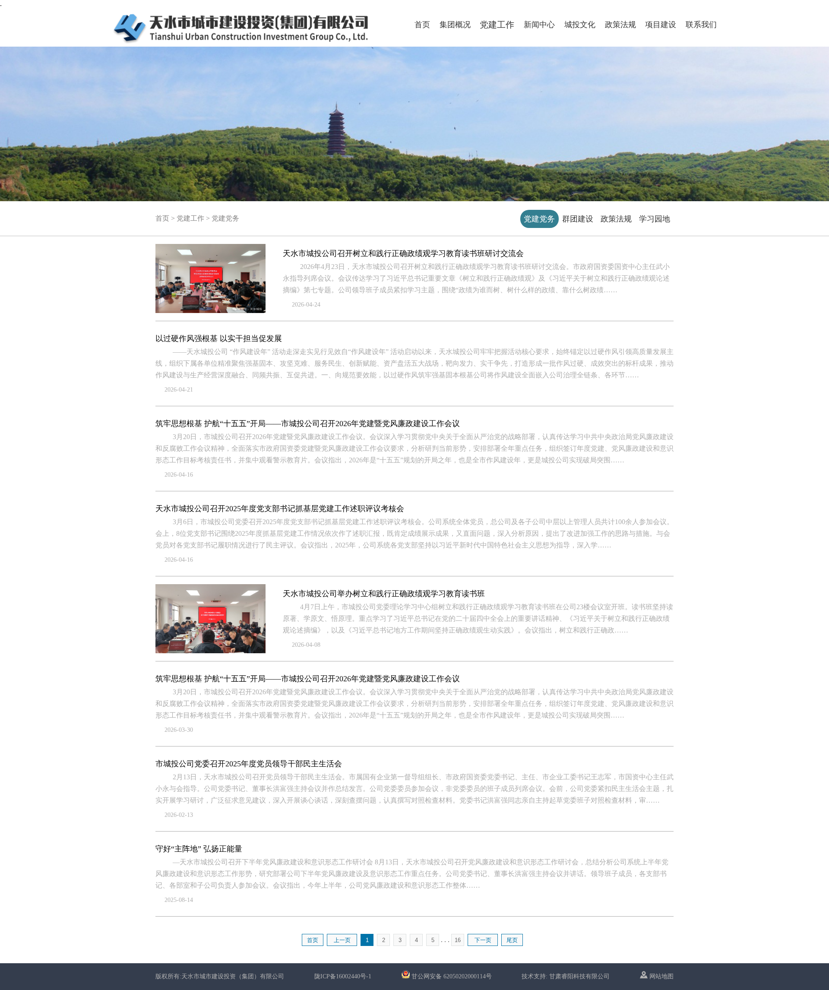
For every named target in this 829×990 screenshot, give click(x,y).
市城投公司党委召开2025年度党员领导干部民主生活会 (248, 763)
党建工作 (497, 24)
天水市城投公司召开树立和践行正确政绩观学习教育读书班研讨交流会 (403, 253)
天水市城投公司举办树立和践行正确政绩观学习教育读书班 (384, 593)
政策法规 (620, 24)
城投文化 (579, 24)
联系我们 (701, 24)
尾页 (512, 940)
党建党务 (539, 219)
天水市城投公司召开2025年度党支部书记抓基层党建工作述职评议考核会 (279, 508)
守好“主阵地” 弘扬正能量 (198, 849)
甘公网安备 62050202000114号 (451, 976)
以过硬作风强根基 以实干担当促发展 (218, 338)
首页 (422, 24)
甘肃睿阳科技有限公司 (579, 976)
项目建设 (660, 24)
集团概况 (455, 24)
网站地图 (661, 976)
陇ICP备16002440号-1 (342, 976)
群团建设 (577, 219)
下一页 (483, 940)
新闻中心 (539, 24)
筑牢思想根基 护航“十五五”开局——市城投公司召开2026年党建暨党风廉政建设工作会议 (307, 423)
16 (458, 940)
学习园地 (654, 219)
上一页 (342, 940)
